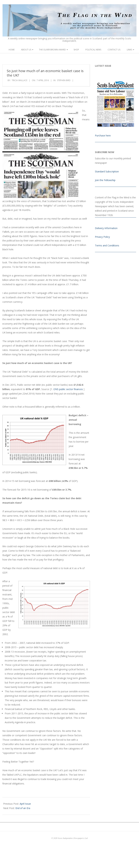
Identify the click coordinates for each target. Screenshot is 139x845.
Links (129, 49)
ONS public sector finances (68, 389)
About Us (26, 49)
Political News (93, 49)
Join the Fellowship (105, 180)
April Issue (25, 803)
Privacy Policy (102, 236)
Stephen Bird (64, 80)
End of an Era (22, 808)
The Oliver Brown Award (52, 49)
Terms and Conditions (107, 245)
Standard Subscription (107, 171)
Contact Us (114, 49)
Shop (76, 49)
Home (12, 49)
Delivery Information (106, 228)
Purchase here (103, 135)
